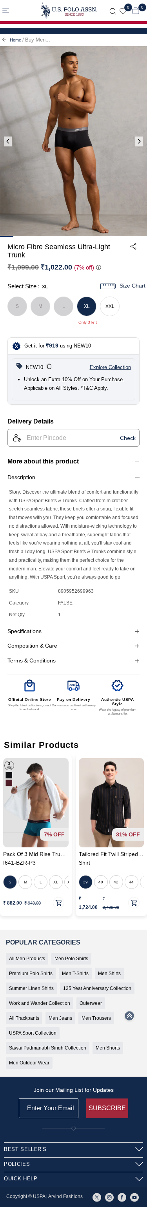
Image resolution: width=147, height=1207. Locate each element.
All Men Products (27, 958)
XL (87, 306)
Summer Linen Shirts (31, 988)
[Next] (139, 142)
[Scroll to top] (129, 1018)
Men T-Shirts (75, 973)
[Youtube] (134, 1197)
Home (15, 40)
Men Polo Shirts (71, 958)
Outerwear (91, 1003)
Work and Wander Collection (39, 1003)
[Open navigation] (17, 10)
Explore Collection (110, 367)
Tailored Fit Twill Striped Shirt (108, 858)
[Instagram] (109, 1197)
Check (128, 438)
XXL (109, 306)
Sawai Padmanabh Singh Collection (47, 1048)
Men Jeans (60, 1018)
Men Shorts (108, 1048)
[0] (123, 10)
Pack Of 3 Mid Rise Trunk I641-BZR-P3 (34, 858)
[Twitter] (97, 1197)
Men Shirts (109, 973)
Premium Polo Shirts (31, 973)
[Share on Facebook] (92, 278)
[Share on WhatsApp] (74, 278)
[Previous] (8, 142)
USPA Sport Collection (32, 1033)
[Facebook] (122, 1197)
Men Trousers (96, 1018)
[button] (49, 367)
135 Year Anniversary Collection (97, 988)
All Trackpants (24, 1018)
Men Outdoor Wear (29, 1063)
